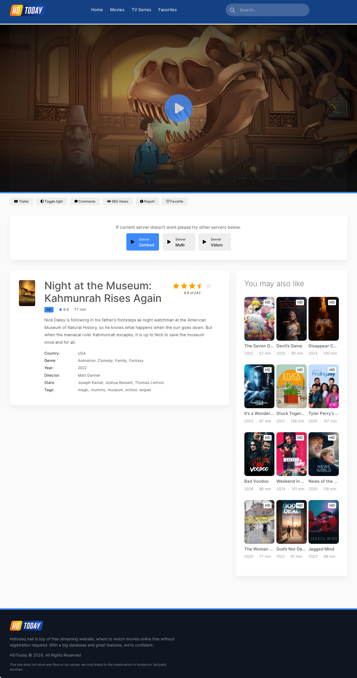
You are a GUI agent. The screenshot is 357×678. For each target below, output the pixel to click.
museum (115, 390)
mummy (98, 390)
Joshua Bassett (119, 382)
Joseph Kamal (90, 382)
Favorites (167, 9)
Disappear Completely (323, 345)
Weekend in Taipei (291, 481)
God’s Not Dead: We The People (291, 549)
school (131, 390)
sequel (145, 390)
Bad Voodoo (256, 481)
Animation (87, 360)
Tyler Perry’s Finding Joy (323, 413)
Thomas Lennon (149, 382)
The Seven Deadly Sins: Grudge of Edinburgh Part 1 (259, 345)
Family (121, 360)
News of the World (323, 481)
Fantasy (136, 360)
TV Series (141, 9)
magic (83, 390)
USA (82, 353)
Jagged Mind (321, 549)
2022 (82, 368)
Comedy (105, 360)
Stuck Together (291, 413)
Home (97, 9)
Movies (117, 9)
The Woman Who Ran (259, 549)
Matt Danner (89, 375)
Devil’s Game (289, 345)
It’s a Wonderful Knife (259, 413)
